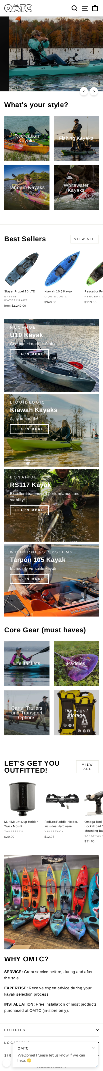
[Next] (94, 91)
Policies (15, 1030)
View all (84, 239)
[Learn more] (51, 355)
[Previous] (84, 91)
